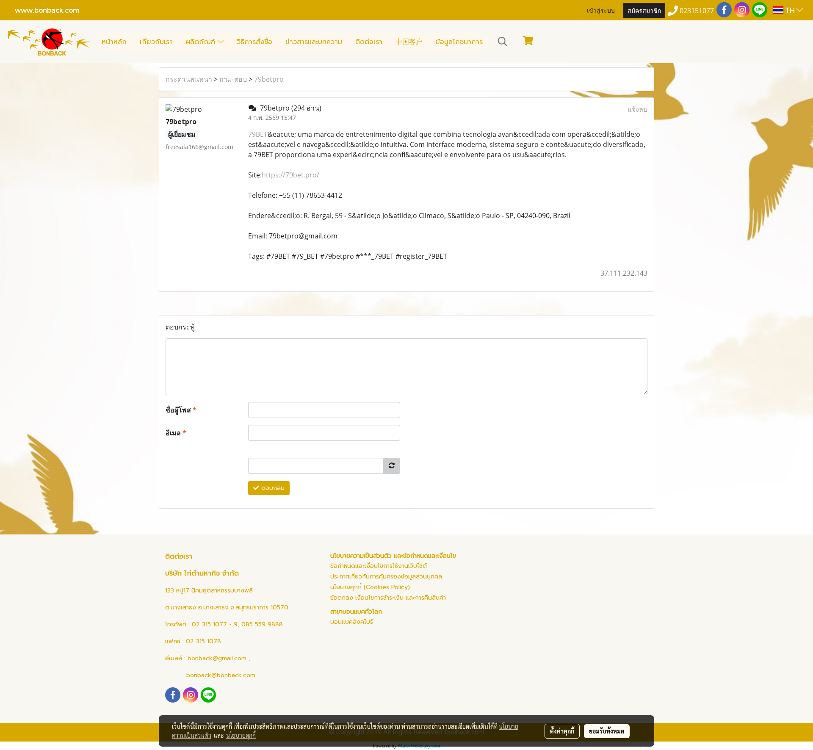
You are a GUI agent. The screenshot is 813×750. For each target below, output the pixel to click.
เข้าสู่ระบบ (601, 10)
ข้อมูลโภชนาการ (459, 42)
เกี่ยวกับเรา (156, 42)
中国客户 (409, 42)
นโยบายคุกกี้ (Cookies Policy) (370, 587)
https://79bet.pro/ (290, 175)
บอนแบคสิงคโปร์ (351, 621)
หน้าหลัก (114, 42)
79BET (258, 134)
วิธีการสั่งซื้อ (254, 42)
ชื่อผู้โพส (181, 410)
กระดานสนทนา (189, 79)
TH (789, 10)
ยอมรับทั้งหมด (607, 731)
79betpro (269, 79)
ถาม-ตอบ (233, 79)
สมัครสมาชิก (644, 10)
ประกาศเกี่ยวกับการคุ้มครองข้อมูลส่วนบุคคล (386, 576)
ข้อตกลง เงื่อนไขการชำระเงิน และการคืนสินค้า (388, 597)
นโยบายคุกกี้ (241, 735)
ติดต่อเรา (368, 42)
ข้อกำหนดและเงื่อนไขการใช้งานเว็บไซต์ (378, 566)
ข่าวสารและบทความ (313, 42)
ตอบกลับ (272, 488)
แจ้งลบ (637, 109)
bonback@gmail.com (217, 658)
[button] (502, 41)
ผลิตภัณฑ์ (202, 42)
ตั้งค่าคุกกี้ (562, 731)
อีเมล (176, 432)
